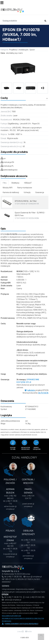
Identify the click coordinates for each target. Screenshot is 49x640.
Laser (15, 116)
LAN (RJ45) (16, 128)
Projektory (13, 50)
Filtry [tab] (5, 183)
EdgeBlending (13, 124)
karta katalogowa (10, 170)
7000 (14, 112)
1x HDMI (11, 134)
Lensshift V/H (25, 124)
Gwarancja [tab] (39, 192)
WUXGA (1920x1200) (21, 120)
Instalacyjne (23, 50)
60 (24, 146)
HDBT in (19, 134)
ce (4, 158)
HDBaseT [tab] (28, 183)
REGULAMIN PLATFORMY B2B (11, 616)
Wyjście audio (12, 138)
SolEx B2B (25, 637)
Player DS (36, 124)
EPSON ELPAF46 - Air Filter (26, 201)
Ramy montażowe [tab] (24, 188)
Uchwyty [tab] (27, 192)
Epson (32, 50)
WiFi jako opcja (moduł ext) (28, 130)
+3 (42, 88)
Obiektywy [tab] (15, 183)
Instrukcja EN (9, 162)
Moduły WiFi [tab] (8, 188)
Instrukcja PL (9, 166)
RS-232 (13, 130)
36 (24, 142)
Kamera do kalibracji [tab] (11, 192)
